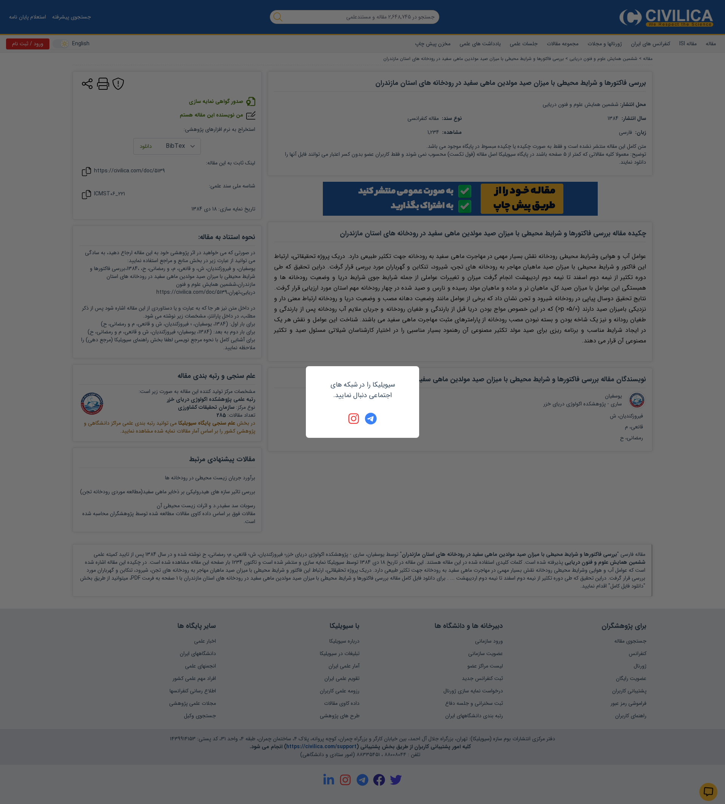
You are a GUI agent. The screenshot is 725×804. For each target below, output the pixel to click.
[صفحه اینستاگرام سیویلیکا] (354, 419)
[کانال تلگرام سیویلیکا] (371, 419)
